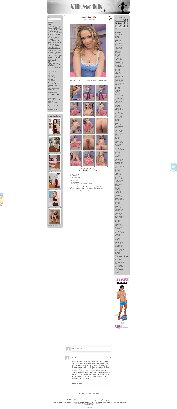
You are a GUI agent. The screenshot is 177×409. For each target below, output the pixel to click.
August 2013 (118, 250)
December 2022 (119, 95)
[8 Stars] (92, 169)
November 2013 (119, 246)
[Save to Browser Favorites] (1, 201)
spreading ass (53, 61)
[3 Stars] (84, 169)
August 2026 (118, 34)
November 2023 (119, 80)
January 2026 (118, 44)
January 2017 (118, 194)
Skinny (60, 55)
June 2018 (117, 170)
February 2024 (119, 76)
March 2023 (118, 91)
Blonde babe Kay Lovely (54, 99)
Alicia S (80, 177)
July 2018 (117, 169)
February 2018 (119, 176)
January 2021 (118, 127)
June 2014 (117, 237)
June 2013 (117, 253)
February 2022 (119, 109)
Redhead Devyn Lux (53, 102)
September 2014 (119, 232)
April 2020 (118, 140)
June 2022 (117, 104)
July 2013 (117, 252)
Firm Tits (58, 33)
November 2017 (119, 180)
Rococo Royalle (52, 108)
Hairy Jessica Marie (53, 105)
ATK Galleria (51, 76)
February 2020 (119, 142)
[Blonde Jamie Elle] (101, 101)
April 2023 (118, 90)
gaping (58, 34)
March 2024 (118, 75)
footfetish (53, 34)
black (58, 26)
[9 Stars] (93, 169)
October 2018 (118, 165)
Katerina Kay (51, 101)
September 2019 (119, 149)
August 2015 (118, 217)
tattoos (51, 67)
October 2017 (118, 181)
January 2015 (118, 227)
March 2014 (118, 241)
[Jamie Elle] (88, 24)
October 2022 (118, 98)
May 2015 (117, 221)
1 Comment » (95, 393)
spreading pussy (54, 63)
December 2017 (119, 178)
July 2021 (117, 119)
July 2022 (117, 102)
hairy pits (56, 37)
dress (49, 33)
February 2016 (119, 209)
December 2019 (119, 145)
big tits (54, 26)
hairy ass (58, 36)
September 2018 (119, 166)
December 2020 (119, 129)
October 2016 (118, 198)
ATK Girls (117, 271)
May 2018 (117, 172)
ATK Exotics (51, 75)
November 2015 (119, 213)
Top (172, 404)
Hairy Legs (50, 37)
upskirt (54, 69)
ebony (53, 33)
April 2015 (117, 223)
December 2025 (119, 46)
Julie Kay (50, 106)
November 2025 (119, 47)
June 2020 (117, 137)
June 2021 (117, 120)
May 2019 (117, 155)
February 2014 (119, 242)
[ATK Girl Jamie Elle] (88, 101)
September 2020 (119, 133)
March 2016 (118, 208)
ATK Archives (51, 73)
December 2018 (119, 162)
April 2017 (117, 190)
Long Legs (56, 44)
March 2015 (118, 224)
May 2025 (117, 55)
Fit (49, 34)
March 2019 (118, 158)
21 (123, 25)
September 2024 (119, 66)
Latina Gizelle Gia (52, 92)
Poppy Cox (51, 89)
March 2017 (118, 191)
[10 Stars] (95, 169)
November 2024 (119, 64)
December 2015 (119, 212)
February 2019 (119, 159)
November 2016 (119, 196)
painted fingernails (53, 47)
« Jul (117, 29)
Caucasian (53, 31)
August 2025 (118, 51)
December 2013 (119, 245)
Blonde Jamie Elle (89, 17)
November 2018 (119, 163)
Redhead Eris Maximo (53, 104)
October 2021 (118, 115)
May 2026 (117, 39)
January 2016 (118, 210)
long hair (104, 187)
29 (125, 26)
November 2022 (119, 97)
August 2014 (118, 234)
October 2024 (118, 65)
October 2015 (118, 214)
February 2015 (119, 226)
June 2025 (117, 54)
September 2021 (119, 116)
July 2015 (117, 219)
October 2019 (118, 148)
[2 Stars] (83, 169)
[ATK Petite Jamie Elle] (75, 84)
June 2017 (117, 187)
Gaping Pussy (51, 36)
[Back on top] (1, 204)
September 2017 (119, 183)
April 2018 (118, 173)
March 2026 (118, 41)
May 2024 (117, 72)
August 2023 (118, 84)
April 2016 (117, 206)
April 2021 (117, 123)
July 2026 (117, 36)
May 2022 (117, 105)
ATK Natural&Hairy (120, 262)
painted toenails (54, 49)
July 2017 (117, 185)
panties (54, 50)
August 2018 (118, 167)
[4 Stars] (86, 169)
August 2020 (118, 134)
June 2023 (117, 87)
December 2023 (119, 79)
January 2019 (118, 160)
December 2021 (119, 112)
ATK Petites (51, 79)
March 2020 (118, 141)
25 (118, 26)
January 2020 (118, 144)
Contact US (118, 272)
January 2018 (118, 177)
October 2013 (118, 248)
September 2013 (119, 249)
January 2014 (118, 244)
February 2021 (119, 126)
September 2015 (119, 216)
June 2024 (117, 70)
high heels (51, 40)
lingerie (53, 42)
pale (49, 50)
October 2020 (118, 131)
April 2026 (118, 40)
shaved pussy (52, 54)
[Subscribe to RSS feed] (1, 197)
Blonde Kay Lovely (52, 109)
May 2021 (117, 122)
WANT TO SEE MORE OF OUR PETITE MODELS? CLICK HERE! (88, 80)
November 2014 (119, 230)
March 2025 (118, 58)
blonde (58, 28)
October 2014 (118, 231)
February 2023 (119, 93)
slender (51, 57)
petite (60, 50)
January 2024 (118, 77)
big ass (49, 26)
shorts (55, 55)
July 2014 (117, 235)
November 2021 (119, 113)
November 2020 (119, 130)
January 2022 (118, 111)
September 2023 (119, 83)
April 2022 (118, 106)
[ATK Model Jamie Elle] (88, 84)
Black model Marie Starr (54, 97)
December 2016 (119, 195)
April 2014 (117, 239)
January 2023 (118, 94)
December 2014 (119, 228)
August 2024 (118, 68)
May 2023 (117, 88)
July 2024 (117, 69)
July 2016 (117, 202)
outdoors (50, 46)
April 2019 (117, 156)
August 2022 (118, 101)
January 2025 (118, 61)
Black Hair (51, 28)
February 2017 (119, 192)
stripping (52, 66)
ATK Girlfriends (119, 266)
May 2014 (117, 238)
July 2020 (117, 136)
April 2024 (118, 73)
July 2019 (117, 152)
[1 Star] (81, 169)
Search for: (51, 17)
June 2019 (117, 154)
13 (122, 23)
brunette (57, 29)
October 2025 (118, 48)
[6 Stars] (89, 169)
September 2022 (119, 100)
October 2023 (118, 82)
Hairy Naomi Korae (53, 91)
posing (57, 52)
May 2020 (117, 138)
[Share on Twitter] (1, 194)
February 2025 (119, 59)
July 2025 (117, 52)
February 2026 (119, 43)
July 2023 (117, 86)
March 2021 (118, 124)
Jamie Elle (76, 174)
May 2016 (117, 205)
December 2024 (119, 62)
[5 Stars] (87, 169)
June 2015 (117, 220)
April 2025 (118, 57)
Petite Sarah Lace (52, 98)
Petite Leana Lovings (53, 88)
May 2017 (117, 188)
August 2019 (118, 151)
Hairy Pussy (53, 39)
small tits (72, 190)
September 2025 (119, 50)
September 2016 (119, 199)
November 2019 (119, 147)
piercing (51, 52)
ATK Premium (51, 80)
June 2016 (117, 203)
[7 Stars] (90, 169)
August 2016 (118, 201)
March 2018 (118, 174)
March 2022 (118, 108)
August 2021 (118, 118)
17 (116, 25)
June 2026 (117, 37)
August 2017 (118, 184)
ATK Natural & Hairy (53, 78)
